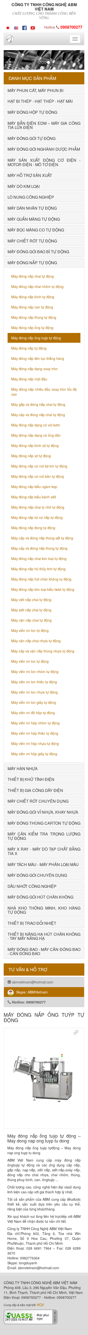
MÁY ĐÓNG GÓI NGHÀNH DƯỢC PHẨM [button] (44, 149)
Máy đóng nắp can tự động (32, 307)
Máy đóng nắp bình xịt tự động (35, 445)
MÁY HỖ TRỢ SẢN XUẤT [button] (30, 175)
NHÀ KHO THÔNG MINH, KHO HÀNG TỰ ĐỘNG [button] (44, 910)
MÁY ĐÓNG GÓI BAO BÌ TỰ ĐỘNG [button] (38, 251)
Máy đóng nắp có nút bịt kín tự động (39, 466)
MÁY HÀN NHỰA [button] (23, 768)
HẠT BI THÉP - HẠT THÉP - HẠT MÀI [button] (40, 101)
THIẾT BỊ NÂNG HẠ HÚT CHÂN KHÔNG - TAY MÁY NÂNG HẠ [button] (44, 936)
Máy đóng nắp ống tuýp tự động (36, 337)
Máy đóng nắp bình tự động (32, 296)
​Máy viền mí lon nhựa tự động (34, 692)
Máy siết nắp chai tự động (31, 609)
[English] (16, 27)
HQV (40, 1304)
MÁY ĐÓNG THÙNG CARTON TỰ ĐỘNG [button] (44, 823)
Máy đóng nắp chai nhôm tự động (37, 286)
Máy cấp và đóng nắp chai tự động (38, 414)
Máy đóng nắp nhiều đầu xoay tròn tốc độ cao (44, 392)
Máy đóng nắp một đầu (29, 379)
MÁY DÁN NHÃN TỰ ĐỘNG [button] (32, 208)
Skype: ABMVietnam (32, 992)
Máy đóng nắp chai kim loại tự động (38, 558)
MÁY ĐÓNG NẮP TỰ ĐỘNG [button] (32, 262)
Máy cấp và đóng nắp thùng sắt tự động (42, 538)
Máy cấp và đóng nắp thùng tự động (39, 548)
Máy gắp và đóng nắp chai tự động (38, 404)
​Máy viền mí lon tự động (30, 630)
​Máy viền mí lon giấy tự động (33, 702)
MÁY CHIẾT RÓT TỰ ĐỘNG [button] (32, 241)
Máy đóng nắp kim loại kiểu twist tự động (42, 589)
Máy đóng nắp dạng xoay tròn (34, 368)
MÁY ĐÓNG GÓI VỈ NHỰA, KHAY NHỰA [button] (43, 812)
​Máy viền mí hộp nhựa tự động (35, 743)
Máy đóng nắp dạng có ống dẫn (36, 435)
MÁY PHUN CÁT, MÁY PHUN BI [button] (35, 90)
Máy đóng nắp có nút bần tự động (37, 476)
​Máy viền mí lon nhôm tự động (34, 671)
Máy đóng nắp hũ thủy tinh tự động (38, 568)
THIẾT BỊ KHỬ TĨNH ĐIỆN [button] (31, 779)
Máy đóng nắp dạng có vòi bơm (35, 424)
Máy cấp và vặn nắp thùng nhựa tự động (42, 651)
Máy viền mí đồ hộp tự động (33, 712)
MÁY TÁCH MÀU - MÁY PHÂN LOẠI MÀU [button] (43, 864)
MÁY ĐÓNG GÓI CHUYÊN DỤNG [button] (37, 875)
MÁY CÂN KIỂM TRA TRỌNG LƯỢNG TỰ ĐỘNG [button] (44, 836)
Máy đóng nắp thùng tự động (33, 317)
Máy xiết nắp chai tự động (31, 599)
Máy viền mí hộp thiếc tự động (34, 733)
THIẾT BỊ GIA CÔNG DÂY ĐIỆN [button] (35, 790)
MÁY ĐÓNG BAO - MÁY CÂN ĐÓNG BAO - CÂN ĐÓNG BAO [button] (44, 952)
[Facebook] (24, 27)
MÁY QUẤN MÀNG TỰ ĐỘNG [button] (34, 219)
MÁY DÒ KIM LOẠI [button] (24, 186)
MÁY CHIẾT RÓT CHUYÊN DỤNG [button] (38, 801)
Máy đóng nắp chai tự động (32, 276)
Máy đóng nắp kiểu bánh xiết (33, 496)
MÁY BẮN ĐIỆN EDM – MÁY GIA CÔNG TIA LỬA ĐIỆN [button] (44, 125)
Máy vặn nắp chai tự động (31, 620)
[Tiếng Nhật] (8, 27)
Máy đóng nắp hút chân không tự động (41, 579)
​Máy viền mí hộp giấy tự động (34, 753)
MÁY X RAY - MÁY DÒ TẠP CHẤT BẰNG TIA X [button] (44, 851)
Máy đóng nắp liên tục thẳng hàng (37, 358)
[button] (10, 60)
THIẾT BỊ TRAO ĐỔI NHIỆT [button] (32, 923)
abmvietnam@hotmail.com (32, 982)
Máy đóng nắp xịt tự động (31, 455)
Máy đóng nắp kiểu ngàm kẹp (34, 486)
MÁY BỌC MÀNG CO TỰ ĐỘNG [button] (36, 230)
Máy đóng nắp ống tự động (32, 327)
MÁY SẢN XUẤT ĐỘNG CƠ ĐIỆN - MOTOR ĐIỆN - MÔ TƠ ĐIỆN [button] (44, 162)
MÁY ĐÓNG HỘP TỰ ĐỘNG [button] (32, 112)
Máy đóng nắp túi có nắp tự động (37, 517)
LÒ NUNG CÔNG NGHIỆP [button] (31, 197)
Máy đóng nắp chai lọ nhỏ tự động (37, 507)
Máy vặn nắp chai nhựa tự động (36, 640)
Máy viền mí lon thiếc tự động (34, 681)
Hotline (63, 27)
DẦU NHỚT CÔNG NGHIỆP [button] (32, 886)
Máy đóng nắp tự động (28, 348)
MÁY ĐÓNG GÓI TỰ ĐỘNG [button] (31, 138)
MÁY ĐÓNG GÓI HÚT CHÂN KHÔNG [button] (40, 897)
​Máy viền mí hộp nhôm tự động (35, 722)
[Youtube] (33, 27)
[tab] (44, 90)
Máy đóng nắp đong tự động (33, 527)
